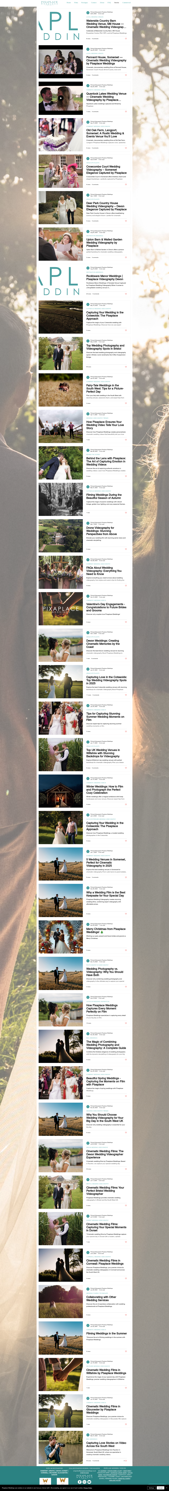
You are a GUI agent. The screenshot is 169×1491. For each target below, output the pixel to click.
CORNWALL (44, 1473)
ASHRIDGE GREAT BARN (119, 1473)
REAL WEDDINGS (91, 1038)
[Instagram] (84, 1482)
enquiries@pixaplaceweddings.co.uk (84, 1471)
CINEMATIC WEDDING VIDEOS (96, 90)
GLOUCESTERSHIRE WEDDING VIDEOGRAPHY (101, 819)
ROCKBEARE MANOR (110, 1475)
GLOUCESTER (62, 1473)
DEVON (58, 1471)
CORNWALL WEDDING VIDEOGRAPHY (98, 1257)
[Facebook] (80, 1482)
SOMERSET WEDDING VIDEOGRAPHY (98, 126)
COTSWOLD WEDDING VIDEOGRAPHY (98, 309)
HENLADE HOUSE (115, 1480)
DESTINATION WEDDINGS (94, 236)
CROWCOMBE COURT (114, 1471)
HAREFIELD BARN (124, 1478)
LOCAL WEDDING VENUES (94, 17)
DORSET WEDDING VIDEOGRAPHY (97, 1220)
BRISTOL (52, 1471)
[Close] (166, 1487)
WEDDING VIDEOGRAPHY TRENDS (97, 418)
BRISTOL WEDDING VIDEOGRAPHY (97, 1184)
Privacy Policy (88, 1488)
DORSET (65, 1471)
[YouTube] (89, 1482)
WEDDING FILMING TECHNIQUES (97, 1293)
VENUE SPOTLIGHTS (92, 163)
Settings (151, 1488)
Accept (160, 1488)
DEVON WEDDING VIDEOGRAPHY (97, 1147)
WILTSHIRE (53, 1473)
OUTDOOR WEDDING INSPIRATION (97, 1001)
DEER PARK (127, 1471)
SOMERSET (44, 1471)
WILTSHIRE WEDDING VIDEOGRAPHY (98, 1366)
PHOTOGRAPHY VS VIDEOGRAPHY (97, 965)
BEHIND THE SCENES (93, 454)
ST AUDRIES (102, 1471)
